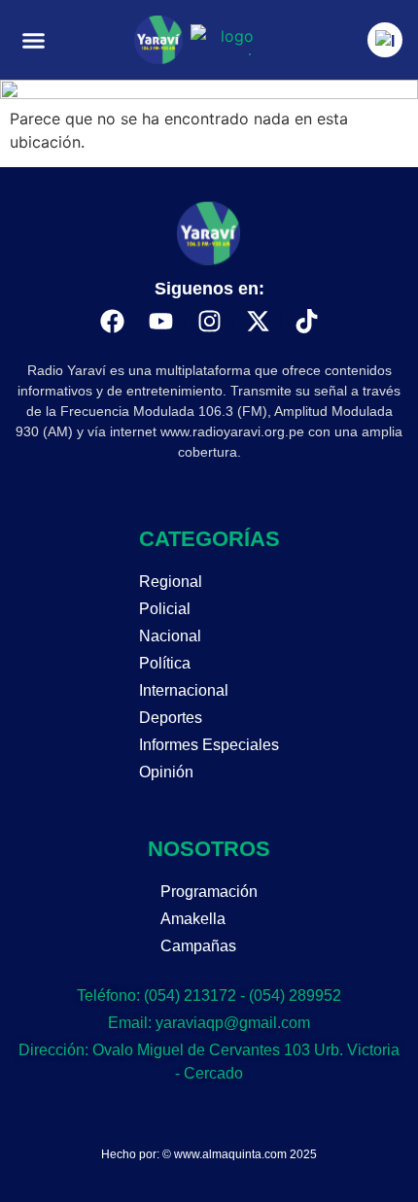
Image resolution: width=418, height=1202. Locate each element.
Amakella (193, 918)
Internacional (183, 690)
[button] (34, 39)
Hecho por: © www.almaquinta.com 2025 (209, 1154)
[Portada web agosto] (209, 93)
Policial (165, 609)
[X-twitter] (257, 321)
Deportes (170, 717)
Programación (209, 891)
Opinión (166, 772)
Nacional (170, 636)
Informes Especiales (209, 745)
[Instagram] (209, 321)
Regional (170, 581)
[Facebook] (111, 321)
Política (165, 663)
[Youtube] (160, 321)
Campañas (198, 946)
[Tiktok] (306, 321)
